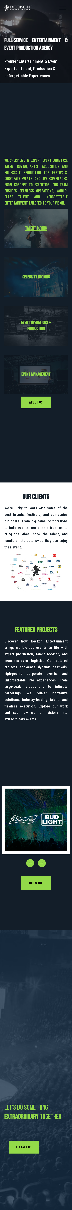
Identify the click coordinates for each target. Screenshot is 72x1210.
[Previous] (30, 863)
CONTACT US (24, 1147)
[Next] (42, 863)
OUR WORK (36, 883)
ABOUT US (36, 402)
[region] (36, 827)
